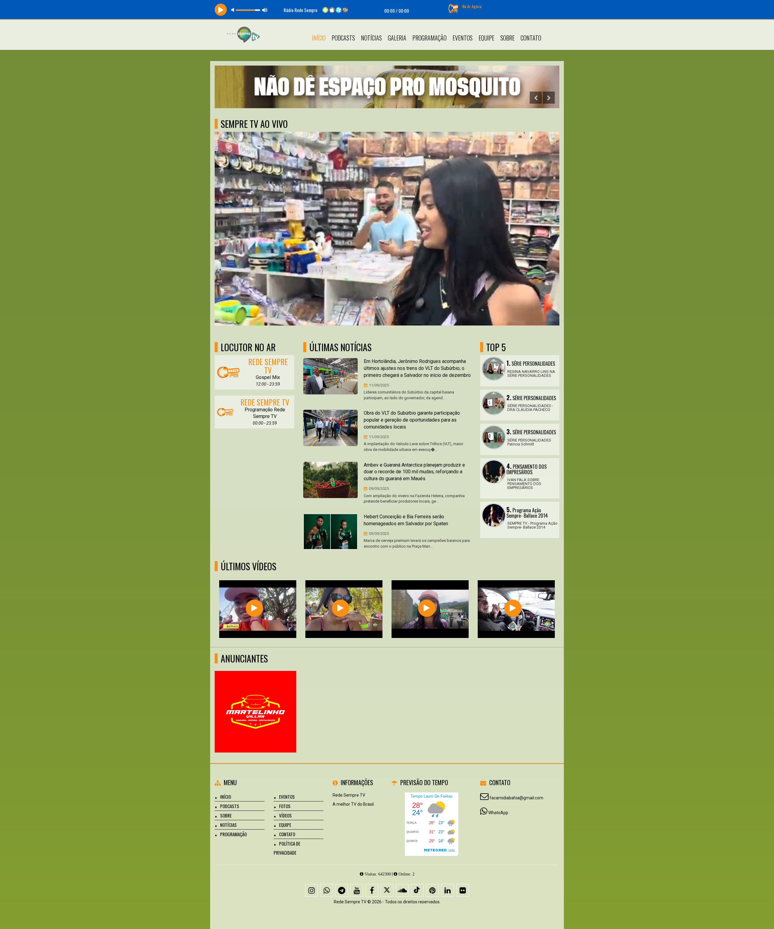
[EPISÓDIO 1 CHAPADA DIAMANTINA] (340, 608)
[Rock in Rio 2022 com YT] (426, 608)
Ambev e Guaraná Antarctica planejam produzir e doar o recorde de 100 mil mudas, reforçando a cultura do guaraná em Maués (414, 472)
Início (319, 37)
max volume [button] (265, 10)
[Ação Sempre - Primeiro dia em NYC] (513, 608)
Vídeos (285, 815)
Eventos (463, 37)
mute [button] (233, 10)
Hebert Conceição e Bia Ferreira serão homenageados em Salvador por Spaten (406, 520)
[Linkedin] (447, 890)
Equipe (486, 37)
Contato (531, 37)
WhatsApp (498, 812)
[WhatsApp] (326, 890)
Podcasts (343, 37)
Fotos (285, 806)
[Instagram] (311, 890)
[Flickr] (462, 890)
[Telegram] (341, 890)
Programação (429, 37)
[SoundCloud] (402, 890)
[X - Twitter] (387, 890)
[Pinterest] (432, 890)
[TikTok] (417, 890)
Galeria (397, 37)
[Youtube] (356, 890)
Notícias (371, 37)
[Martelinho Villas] (255, 701)
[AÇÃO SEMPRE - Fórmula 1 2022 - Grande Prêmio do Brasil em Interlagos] (254, 608)
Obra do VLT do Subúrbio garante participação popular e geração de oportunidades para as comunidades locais (412, 420)
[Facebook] (372, 890)
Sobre (507, 37)
